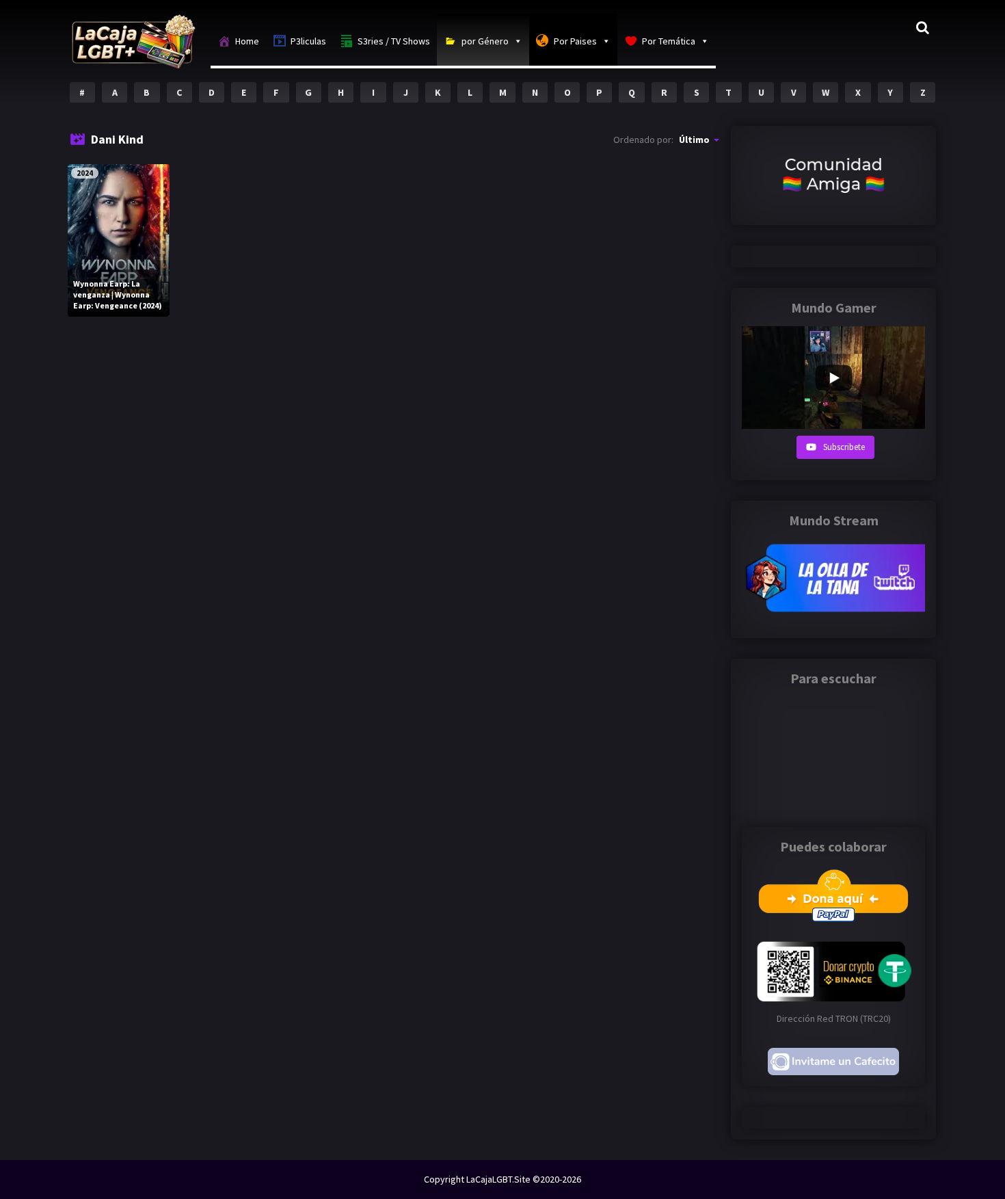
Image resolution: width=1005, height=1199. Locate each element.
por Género (485, 41)
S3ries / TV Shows (394, 41)
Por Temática (668, 41)
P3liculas (308, 41)
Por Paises (575, 41)
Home (247, 41)
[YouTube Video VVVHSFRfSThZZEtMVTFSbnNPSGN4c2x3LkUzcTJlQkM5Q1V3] (833, 377)
